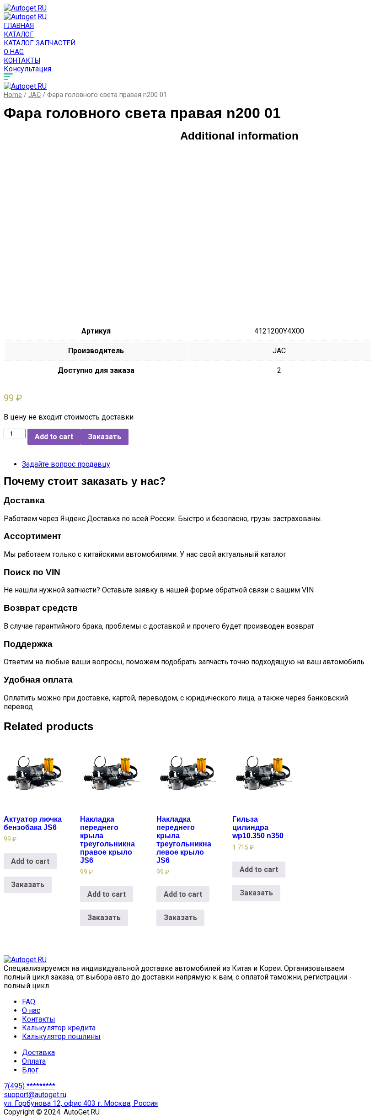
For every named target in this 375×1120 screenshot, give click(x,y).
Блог (30, 1070)
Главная (19, 26)
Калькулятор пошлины (61, 1036)
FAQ (28, 1001)
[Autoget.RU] (25, 8)
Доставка (38, 1052)
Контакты (22, 60)
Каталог (19, 34)
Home (13, 95)
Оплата (34, 1061)
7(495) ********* (29, 1086)
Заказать (104, 436)
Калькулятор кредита (59, 1027)
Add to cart (54, 436)
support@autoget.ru (35, 1094)
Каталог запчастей (39, 43)
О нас (14, 52)
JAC (34, 95)
